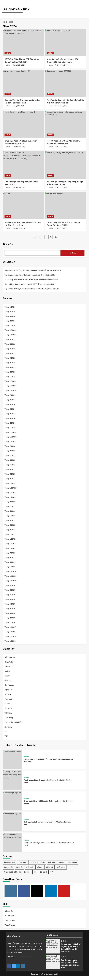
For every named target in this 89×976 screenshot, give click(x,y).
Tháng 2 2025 (10, 372)
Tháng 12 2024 (10, 381)
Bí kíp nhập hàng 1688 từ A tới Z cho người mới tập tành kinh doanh (31, 280)
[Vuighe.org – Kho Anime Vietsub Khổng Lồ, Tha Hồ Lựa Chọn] (23, 205)
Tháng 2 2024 (10, 423)
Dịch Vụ (50, 216)
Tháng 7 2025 (10, 349)
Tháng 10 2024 (10, 390)
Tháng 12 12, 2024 (61, 65)
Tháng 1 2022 (10, 534)
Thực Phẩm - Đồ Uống (12, 872)
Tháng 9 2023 (10, 446)
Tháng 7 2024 (10, 400)
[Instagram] (11, 891)
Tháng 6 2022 (10, 511)
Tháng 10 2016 (10, 641)
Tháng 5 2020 (10, 604)
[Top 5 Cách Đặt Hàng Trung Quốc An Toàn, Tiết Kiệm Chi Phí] (65, 205)
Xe (5, 731)
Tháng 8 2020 (10, 590)
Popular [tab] (18, 745)
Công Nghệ (9, 662)
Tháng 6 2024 (10, 404)
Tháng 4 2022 (10, 520)
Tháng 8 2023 (10, 451)
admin (8, 65)
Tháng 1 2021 (10, 567)
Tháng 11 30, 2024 (61, 106)
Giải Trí (8, 53)
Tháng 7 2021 (10, 553)
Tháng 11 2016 (10, 636)
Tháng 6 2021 (10, 557)
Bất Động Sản (10, 657)
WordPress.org (10, 925)
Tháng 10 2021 (10, 548)
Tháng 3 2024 (10, 418)
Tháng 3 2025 (10, 367)
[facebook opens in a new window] (9, 966)
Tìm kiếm (8, 244)
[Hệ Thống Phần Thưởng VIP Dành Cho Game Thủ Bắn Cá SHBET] (23, 42)
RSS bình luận (10, 920)
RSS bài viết (9, 916)
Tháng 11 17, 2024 (19, 228)
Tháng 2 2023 (10, 479)
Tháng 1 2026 (10, 325)
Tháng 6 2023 (10, 460)
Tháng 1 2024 (10, 428)
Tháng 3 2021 (10, 562)
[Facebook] (24, 891)
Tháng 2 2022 (10, 530)
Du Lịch (7, 671)
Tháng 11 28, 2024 (19, 146)
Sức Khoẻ (8, 708)
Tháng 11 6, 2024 (60, 228)
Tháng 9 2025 (10, 339)
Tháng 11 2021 (10, 544)
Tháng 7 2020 (10, 595)
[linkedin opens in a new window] (18, 966)
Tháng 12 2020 (10, 571)
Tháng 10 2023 (10, 441)
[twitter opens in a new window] (14, 966)
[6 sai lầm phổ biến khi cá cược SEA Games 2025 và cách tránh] (65, 42)
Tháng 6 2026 (10, 307)
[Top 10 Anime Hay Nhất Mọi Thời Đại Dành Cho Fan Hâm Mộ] (65, 124)
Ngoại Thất (9, 690)
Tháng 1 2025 (10, 376)
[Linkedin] (51, 891)
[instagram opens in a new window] (23, 966)
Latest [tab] (7, 745)
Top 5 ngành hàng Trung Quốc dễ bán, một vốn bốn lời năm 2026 (30, 275)
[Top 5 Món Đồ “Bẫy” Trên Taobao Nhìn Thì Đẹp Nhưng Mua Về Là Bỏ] (12, 836)
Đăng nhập (9, 911)
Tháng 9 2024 (10, 395)
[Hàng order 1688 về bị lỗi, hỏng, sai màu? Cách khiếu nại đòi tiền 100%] (12, 751)
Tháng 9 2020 (10, 585)
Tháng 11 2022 (10, 493)
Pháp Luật (8, 699)
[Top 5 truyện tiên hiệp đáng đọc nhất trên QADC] (23, 165)
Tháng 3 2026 (10, 316)
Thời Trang (9, 718)
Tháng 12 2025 (10, 330)
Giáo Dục (8, 680)
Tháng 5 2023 (10, 465)
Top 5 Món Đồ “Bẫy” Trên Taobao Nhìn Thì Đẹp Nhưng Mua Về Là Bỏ (32, 289)
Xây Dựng (8, 727)
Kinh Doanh (9, 685)
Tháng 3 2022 (10, 525)
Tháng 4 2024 (10, 414)
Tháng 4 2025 (10, 363)
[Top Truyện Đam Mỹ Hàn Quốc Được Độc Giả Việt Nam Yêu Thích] (65, 83)
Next (56, 237)
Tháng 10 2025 (10, 335)
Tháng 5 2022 (10, 516)
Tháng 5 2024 (10, 409)
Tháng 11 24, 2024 (19, 187)
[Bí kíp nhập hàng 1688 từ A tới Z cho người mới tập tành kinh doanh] (12, 793)
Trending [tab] (31, 745)
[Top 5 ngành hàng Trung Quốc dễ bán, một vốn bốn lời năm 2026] (12, 775)
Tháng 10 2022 (10, 497)
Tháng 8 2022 (10, 502)
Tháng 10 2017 (10, 632)
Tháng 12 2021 (10, 539)
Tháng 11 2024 (10, 386)
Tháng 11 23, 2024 (61, 187)
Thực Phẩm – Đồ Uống (13, 722)
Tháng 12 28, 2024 (19, 65)
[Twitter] (37, 891)
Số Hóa (7, 704)
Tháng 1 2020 (10, 622)
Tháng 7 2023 (10, 455)
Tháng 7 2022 (10, 506)
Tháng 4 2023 (10, 469)
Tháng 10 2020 (10, 581)
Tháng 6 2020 (10, 599)
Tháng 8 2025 (10, 344)
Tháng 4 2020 (10, 609)
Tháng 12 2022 (10, 488)
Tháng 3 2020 (10, 613)
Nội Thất (8, 694)
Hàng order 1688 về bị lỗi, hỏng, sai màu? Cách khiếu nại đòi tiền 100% (33, 270)
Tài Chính (8, 713)
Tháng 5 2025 (10, 358)
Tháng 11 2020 (10, 576)
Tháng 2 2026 (10, 321)
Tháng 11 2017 (10, 627)
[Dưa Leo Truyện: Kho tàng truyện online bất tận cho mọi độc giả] (23, 83)
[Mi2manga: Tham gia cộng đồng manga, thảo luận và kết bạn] (65, 165)
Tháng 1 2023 (10, 483)
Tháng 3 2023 (10, 474)
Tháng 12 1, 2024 (18, 106)
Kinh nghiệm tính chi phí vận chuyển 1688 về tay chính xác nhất (29, 284)
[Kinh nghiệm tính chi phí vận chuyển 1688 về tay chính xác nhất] (12, 814)
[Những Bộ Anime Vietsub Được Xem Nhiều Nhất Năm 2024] (23, 124)
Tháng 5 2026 (10, 312)
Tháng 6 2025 (10, 353)
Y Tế (6, 736)
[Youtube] (64, 891)
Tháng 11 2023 (10, 437)
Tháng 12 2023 (10, 432)
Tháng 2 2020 (10, 618)
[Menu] (46, 9)
